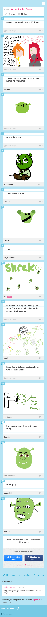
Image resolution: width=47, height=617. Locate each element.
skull (6, 358)
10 (3, 263)
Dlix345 (7, 240)
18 (3, 498)
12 (3, 324)
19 (42, 184)
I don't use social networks (23, 565)
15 (3, 422)
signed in (36, 599)
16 (3, 442)
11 (3, 302)
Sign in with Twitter (15, 558)
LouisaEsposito (9, 587)
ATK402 (7, 532)
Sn (5, 296)
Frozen (7, 201)
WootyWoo (8, 184)
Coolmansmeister (11, 476)
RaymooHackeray (11, 257)
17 (3, 481)
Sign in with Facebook (35, 558)
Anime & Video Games (21, 9)
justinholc (8, 417)
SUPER (9, 296)
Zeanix (6, 437)
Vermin (7, 89)
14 (3, 383)
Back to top (7, 614)
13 (3, 363)
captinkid (8, 493)
